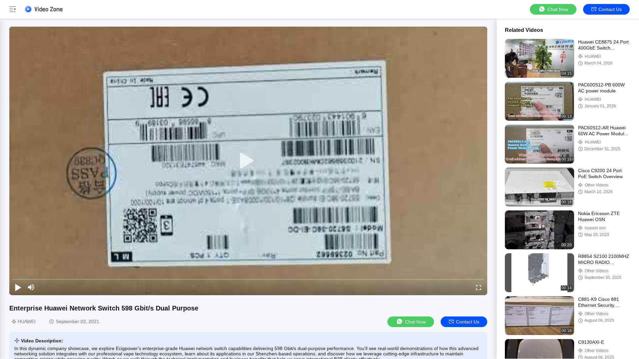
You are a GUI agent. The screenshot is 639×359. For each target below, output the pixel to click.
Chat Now (557, 9)
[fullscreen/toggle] (478, 287)
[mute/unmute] (31, 287)
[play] (248, 161)
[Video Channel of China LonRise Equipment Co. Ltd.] (43, 9)
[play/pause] (18, 287)
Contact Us (610, 9)
